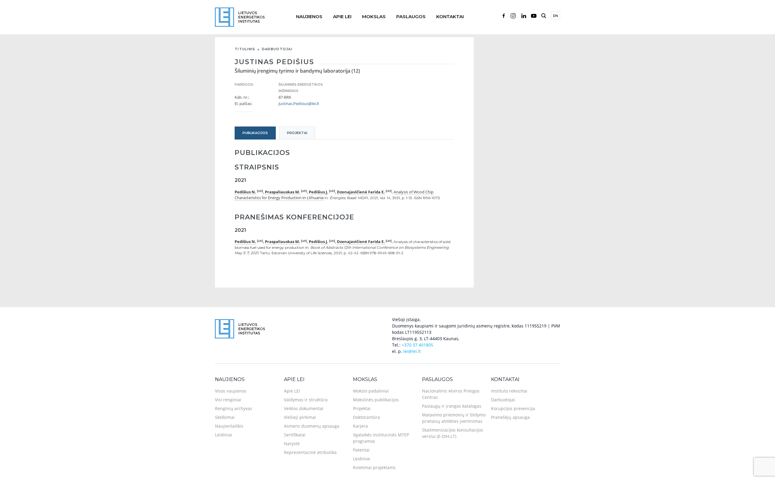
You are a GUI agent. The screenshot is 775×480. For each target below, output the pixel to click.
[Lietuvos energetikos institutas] (240, 16)
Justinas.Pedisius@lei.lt (299, 103)
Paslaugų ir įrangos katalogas (451, 406)
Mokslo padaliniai (371, 391)
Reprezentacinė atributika (310, 452)
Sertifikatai (294, 435)
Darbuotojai (277, 49)
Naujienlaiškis (229, 426)
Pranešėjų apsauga (510, 417)
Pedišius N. (245, 192)
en (555, 16)
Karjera (360, 426)
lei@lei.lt (412, 351)
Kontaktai (450, 16)
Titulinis (245, 49)
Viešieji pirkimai (300, 417)
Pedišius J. (318, 192)
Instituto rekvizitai (509, 391)
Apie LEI (342, 16)
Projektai (362, 408)
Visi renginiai (228, 400)
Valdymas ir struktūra (306, 400)
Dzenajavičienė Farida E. (361, 192)
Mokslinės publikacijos (376, 400)
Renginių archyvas (233, 408)
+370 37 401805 (417, 345)
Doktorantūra (366, 417)
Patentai (361, 450)
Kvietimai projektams (374, 467)
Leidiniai (223, 435)
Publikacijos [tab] (255, 133)
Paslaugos (411, 16)
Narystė (292, 443)
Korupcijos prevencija (513, 408)
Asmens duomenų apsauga (311, 426)
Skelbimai (225, 417)
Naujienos (309, 16)
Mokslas (374, 16)
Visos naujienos (230, 391)
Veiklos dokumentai (303, 408)
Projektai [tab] (297, 133)
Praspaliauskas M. (282, 192)
